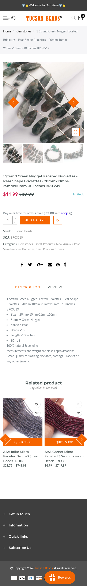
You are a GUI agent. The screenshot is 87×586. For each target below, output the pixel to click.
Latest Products (44, 244)
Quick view (36, 412)
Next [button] (73, 102)
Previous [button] (13, 102)
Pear (77, 244)
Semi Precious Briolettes (18, 249)
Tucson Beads (23, 231)
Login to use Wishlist (57, 220)
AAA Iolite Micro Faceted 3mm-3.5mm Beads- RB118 (20, 456)
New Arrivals (64, 244)
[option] (43, 102)
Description (27, 287)
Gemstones (23, 31)
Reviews (56, 287)
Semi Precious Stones (50, 249)
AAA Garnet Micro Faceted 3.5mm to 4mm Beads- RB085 (64, 456)
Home (7, 31)
